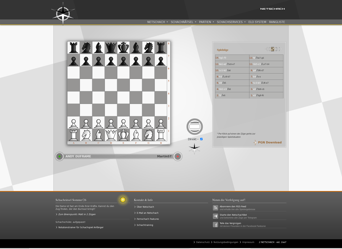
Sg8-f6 (260, 95)
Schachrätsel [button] (182, 22)
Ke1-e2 (222, 64)
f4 (254, 58)
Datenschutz (203, 242)
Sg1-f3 (222, 58)
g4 (254, 70)
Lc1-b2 (223, 70)
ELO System (257, 22)
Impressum (248, 242)
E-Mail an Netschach (148, 213)
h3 (220, 76)
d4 (220, 83)
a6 (229, 70)
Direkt (193, 139)
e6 (224, 95)
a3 (254, 89)
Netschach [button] (156, 22)
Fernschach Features (148, 219)
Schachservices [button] (230, 22)
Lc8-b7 (227, 76)
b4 (254, 76)
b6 (229, 89)
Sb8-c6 (260, 89)
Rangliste (277, 22)
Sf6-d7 (261, 70)
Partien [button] (205, 22)
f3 (220, 95)
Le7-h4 (265, 64)
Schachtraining (145, 225)
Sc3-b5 (257, 83)
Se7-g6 (260, 58)
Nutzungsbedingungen (226, 242)
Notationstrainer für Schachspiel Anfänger (80, 227)
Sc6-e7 (231, 64)
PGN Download (270, 142)
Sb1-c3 (223, 89)
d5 (225, 83)
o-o (259, 76)
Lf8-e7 (265, 83)
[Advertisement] (132, 176)
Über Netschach (145, 207)
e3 (254, 95)
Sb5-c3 (257, 64)
